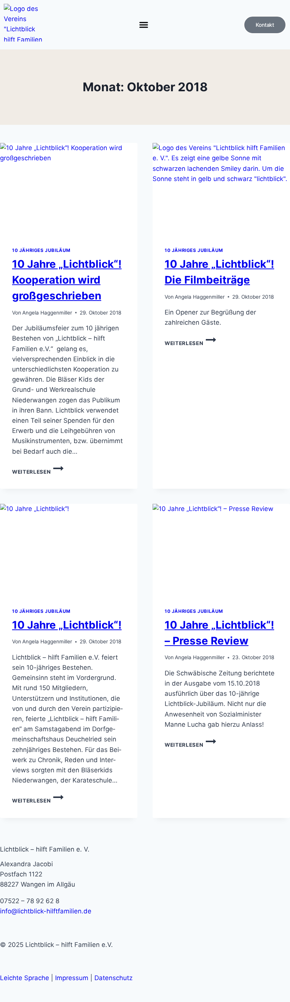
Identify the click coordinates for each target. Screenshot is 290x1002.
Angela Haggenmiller (47, 313)
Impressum (71, 978)
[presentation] (68, 189)
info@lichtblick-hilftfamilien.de (45, 911)
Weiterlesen (37, 472)
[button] (143, 25)
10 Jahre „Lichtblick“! (67, 624)
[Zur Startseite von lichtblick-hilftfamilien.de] (23, 22)
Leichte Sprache (24, 978)
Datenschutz (113, 978)
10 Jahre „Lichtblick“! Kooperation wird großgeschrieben (67, 280)
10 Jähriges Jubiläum (41, 250)
